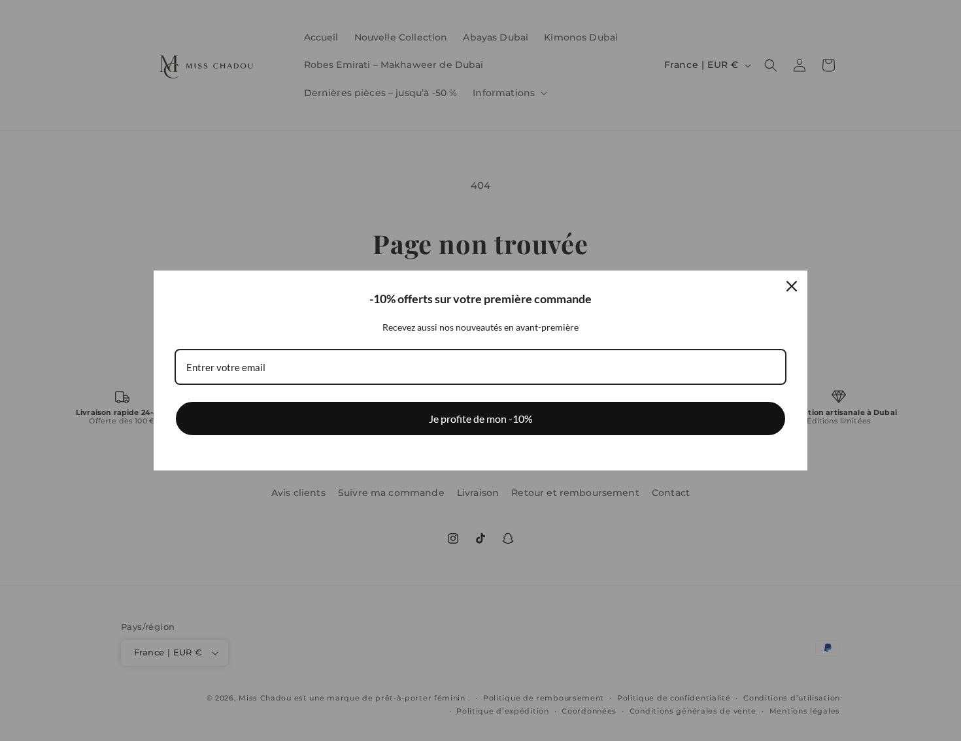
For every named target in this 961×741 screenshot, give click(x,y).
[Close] (791, 286)
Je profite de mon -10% (481, 418)
